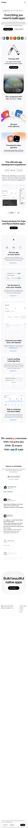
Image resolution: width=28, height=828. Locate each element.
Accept (22, 824)
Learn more (13, 263)
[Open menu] (25, 2)
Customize (5, 824)
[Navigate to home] (3, 2)
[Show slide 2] (10, 213)
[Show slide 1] (9, 213)
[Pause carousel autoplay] (18, 212)
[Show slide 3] (13, 213)
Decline (12, 824)
